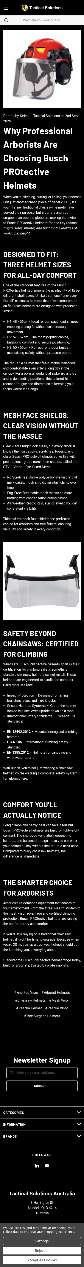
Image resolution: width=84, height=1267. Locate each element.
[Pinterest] (58, 1032)
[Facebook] (25, 1032)
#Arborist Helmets (56, 993)
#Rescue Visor (56, 1008)
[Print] (41, 1032)
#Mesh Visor (59, 1000)
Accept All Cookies (42, 1260)
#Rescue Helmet (29, 1008)
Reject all (42, 1250)
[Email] (33, 1032)
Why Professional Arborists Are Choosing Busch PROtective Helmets (38, 157)
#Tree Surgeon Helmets (42, 1016)
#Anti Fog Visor (26, 993)
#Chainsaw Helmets (30, 1000)
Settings (42, 1241)
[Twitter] (50, 1032)
